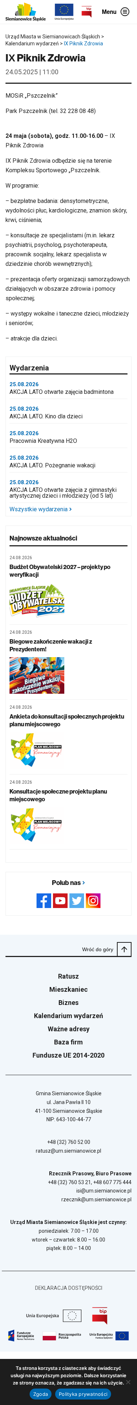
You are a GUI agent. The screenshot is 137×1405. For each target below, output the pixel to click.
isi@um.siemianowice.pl (104, 1191)
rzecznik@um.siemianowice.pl (96, 1199)
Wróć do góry (97, 949)
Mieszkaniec (68, 989)
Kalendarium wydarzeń (68, 1016)
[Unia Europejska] (64, 12)
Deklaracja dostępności (68, 1288)
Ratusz (68, 976)
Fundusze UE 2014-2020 (68, 1055)
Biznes (68, 1002)
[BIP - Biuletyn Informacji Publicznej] (86, 11)
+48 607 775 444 (112, 1182)
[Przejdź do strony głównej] (25, 12)
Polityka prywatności (83, 1394)
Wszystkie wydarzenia (38, 509)
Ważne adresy (69, 1029)
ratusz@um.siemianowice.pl (68, 1151)
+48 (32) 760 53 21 (69, 1182)
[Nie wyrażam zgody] (128, 1382)
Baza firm (68, 1042)
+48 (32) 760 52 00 (68, 1142)
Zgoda (40, 1394)
